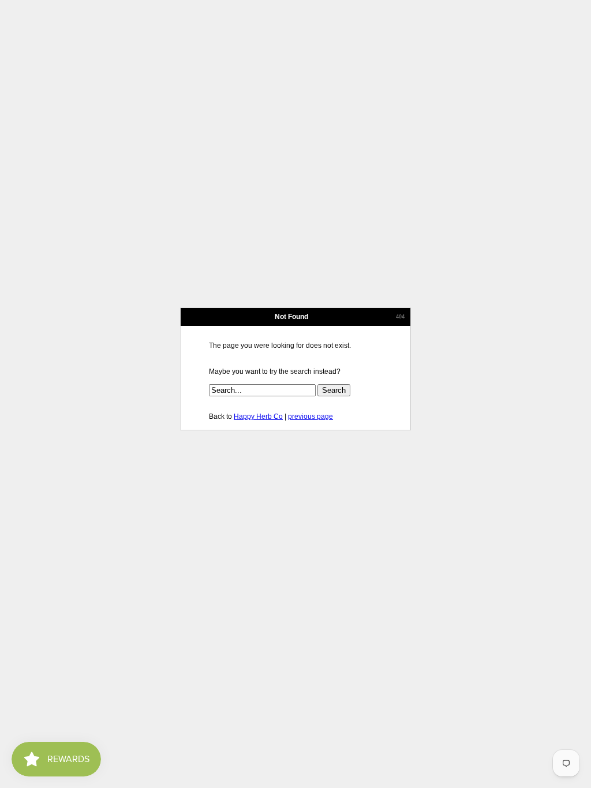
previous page (310, 416)
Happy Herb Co (258, 416)
